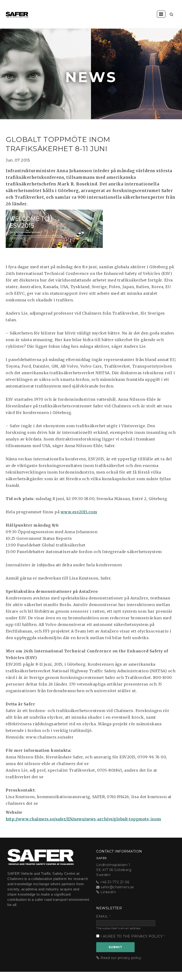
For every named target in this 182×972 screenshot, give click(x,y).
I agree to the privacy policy (131, 936)
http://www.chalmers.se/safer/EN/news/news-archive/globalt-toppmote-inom (83, 819)
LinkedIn (108, 892)
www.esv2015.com (79, 512)
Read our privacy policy (120, 958)
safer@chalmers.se (117, 887)
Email (102, 916)
